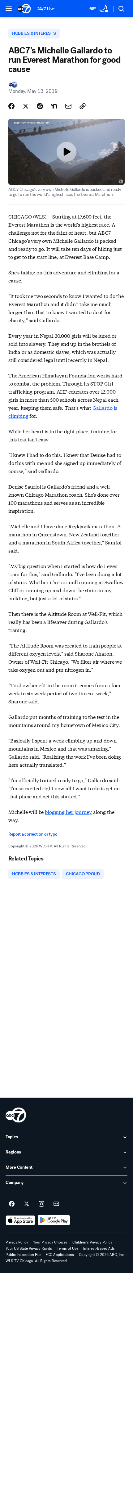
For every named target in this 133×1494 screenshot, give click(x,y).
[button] (8, 8)
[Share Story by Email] (68, 106)
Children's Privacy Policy (92, 1242)
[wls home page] (16, 1115)
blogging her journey (68, 811)
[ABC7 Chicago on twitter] (26, 1204)
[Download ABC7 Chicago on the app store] (20, 1220)
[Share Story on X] (25, 106)
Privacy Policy (17, 1242)
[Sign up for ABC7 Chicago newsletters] (56, 1204)
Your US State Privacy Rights (29, 1248)
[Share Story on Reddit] (40, 106)
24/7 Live (46, 9)
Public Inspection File (23, 1255)
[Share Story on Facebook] (11, 106)
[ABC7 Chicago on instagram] (41, 1204)
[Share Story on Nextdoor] (54, 106)
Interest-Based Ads (99, 1248)
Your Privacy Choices (50, 1242)
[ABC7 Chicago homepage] (24, 9)
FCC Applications (59, 1255)
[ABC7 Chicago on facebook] (12, 1204)
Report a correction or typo (32, 834)
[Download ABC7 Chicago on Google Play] (54, 1220)
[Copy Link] (82, 106)
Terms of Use (67, 1248)
